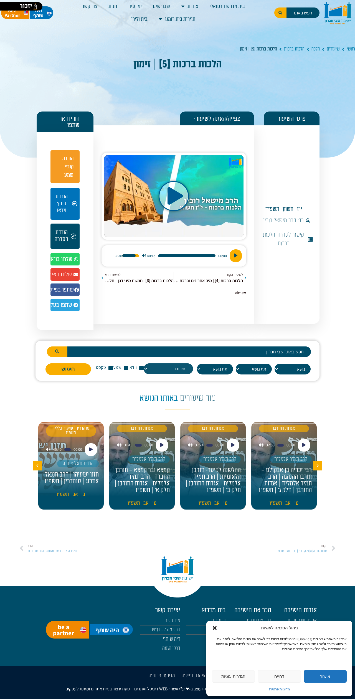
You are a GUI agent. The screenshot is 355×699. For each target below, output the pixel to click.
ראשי (351, 49)
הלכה (315, 49)
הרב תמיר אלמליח (291, 459)
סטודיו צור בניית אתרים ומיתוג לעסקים (97, 689)
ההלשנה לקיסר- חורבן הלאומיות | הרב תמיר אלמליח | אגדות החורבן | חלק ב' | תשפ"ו (213, 480)
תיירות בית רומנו (180, 19)
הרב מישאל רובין (279, 220)
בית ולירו (139, 19)
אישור (325, 676)
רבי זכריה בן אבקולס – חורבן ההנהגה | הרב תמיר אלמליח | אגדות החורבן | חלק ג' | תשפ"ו (285, 480)
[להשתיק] (144, 255)
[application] (174, 255)
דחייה (279, 676)
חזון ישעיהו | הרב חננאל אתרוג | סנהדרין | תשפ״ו (72, 478)
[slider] (186, 255)
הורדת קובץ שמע (67, 166)
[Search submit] (280, 12)
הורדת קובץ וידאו (61, 204)
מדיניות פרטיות (279, 689)
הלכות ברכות (294, 49)
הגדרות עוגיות (233, 676)
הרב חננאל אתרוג (78, 464)
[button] (214, 628)
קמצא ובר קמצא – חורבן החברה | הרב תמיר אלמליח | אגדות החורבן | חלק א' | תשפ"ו (142, 480)
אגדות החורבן (284, 428)
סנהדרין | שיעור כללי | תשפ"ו (71, 430)
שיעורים (333, 49)
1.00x (118, 255)
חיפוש (68, 369)
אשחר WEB (168, 689)
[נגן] (236, 255)
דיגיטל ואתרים (146, 689)
